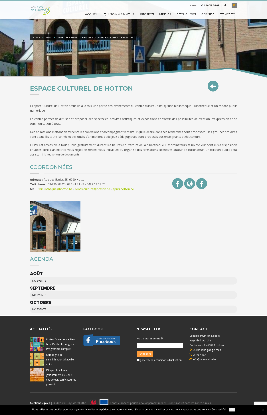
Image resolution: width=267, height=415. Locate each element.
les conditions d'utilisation (166, 360)
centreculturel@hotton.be (92, 189)
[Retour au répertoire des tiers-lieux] (213, 86)
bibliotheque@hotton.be (56, 189)
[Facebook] (225, 5)
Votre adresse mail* (150, 338)
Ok (232, 409)
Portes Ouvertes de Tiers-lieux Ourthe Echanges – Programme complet (61, 344)
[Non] (262, 410)
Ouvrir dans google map (206, 350)
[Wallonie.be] (92, 402)
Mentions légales (40, 402)
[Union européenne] (104, 402)
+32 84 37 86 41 (210, 5)
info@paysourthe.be (204, 359)
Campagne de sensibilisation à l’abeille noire (60, 359)
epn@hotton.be (123, 189)
